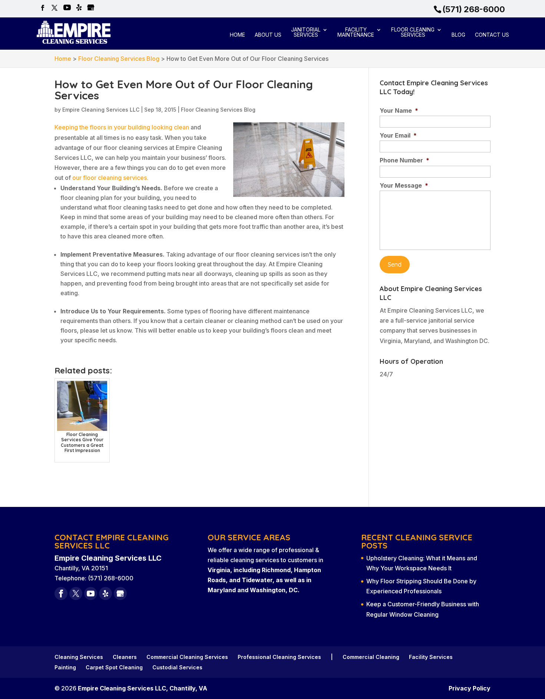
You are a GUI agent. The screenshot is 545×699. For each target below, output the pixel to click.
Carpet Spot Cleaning (114, 667)
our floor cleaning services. (110, 177)
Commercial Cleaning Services (187, 657)
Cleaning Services (78, 657)
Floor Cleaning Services (413, 32)
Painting (65, 667)
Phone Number (404, 160)
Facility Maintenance (355, 32)
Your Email (398, 135)
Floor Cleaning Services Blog (218, 109)
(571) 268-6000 (473, 9)
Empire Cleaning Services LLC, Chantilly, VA (142, 688)
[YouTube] (67, 8)
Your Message (404, 185)
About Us (268, 35)
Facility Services (431, 657)
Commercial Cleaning (371, 657)
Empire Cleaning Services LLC (100, 109)
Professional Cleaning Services (279, 657)
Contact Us (492, 35)
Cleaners (125, 657)
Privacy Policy (470, 688)
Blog (458, 35)
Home (237, 35)
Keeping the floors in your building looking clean (121, 127)
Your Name (399, 110)
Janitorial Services (305, 32)
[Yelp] (79, 8)
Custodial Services (177, 667)
